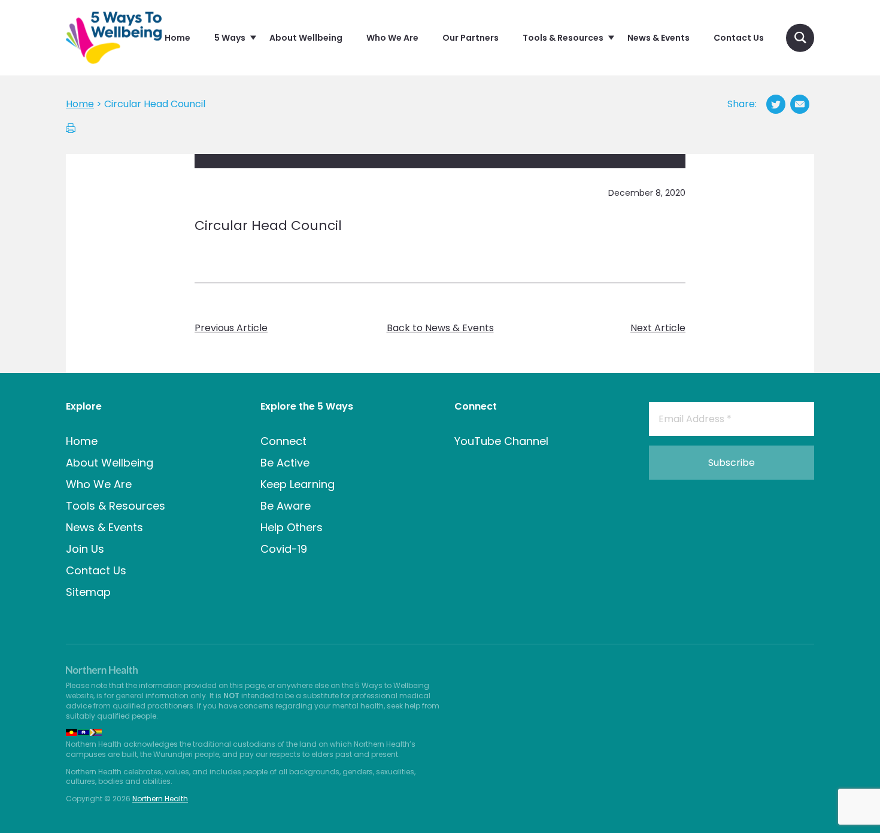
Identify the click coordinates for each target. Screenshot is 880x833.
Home (82, 441)
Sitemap (88, 591)
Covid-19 (283, 548)
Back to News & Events (440, 328)
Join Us (85, 548)
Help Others (291, 527)
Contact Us (96, 570)
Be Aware (285, 505)
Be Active (284, 462)
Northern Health (160, 798)
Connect (283, 441)
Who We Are (99, 484)
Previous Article (231, 328)
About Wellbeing (109, 462)
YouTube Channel (501, 441)
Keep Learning (297, 484)
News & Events (104, 527)
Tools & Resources (115, 505)
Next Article (657, 328)
